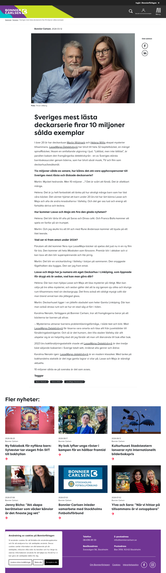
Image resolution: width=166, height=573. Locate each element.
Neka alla (38, 562)
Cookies (116, 564)
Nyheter (15, 20)
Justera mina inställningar (20, 562)
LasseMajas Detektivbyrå (63, 147)
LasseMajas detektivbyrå (74, 354)
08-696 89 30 (89, 540)
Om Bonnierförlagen (100, 564)
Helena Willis (98, 142)
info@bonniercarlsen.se (125, 540)
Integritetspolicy (131, 564)
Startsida (8, 20)
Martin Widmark (76, 142)
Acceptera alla (51, 562)
